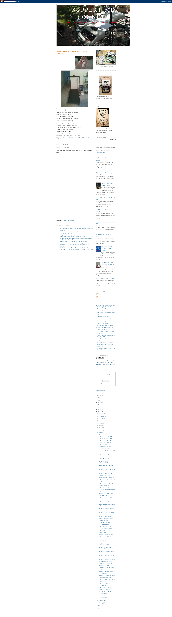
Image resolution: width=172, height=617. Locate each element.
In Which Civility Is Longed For (106, 477)
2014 (99, 402)
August (101, 423)
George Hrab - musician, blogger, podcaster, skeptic (72, 235)
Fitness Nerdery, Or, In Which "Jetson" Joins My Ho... (106, 592)
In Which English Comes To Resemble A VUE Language (106, 596)
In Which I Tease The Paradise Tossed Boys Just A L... (106, 519)
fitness (76, 137)
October (101, 418)
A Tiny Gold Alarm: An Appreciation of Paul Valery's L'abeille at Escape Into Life (105, 312)
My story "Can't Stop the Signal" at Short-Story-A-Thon (104, 328)
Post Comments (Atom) (68, 220)
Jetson (58, 138)
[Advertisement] (69, 203)
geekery (81, 137)
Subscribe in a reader (101, 390)
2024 (99, 400)
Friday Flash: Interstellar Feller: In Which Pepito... (107, 505)
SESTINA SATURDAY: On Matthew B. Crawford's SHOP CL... (106, 567)
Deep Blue (64, 137)
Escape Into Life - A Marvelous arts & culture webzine (73, 231)
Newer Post (59, 217)
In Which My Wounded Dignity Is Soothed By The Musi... (107, 576)
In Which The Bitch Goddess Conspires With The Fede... (106, 527)
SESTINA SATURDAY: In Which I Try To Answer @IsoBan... (107, 535)
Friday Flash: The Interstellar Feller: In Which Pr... (106, 544)
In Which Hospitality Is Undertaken (104, 584)
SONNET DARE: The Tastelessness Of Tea (104, 454)
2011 (99, 409)
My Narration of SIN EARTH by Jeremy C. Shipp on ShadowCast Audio (105, 321)
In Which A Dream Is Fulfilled (106, 497)
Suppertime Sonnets (93, 13)
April (100, 432)
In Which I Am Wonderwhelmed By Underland (106, 552)
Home (75, 217)
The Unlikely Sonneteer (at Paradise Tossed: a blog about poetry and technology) (104, 344)
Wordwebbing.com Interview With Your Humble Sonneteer (105, 349)
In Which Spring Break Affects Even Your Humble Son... (106, 441)
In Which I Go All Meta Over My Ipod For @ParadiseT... (107, 588)
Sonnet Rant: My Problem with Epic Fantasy (107, 184)
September (102, 421)
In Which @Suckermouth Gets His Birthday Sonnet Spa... (107, 501)
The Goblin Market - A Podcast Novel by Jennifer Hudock (74, 248)
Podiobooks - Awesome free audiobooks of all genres (73, 243)
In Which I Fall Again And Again (107, 559)
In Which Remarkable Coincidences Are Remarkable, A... (107, 489)
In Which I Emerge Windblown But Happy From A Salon (106, 437)
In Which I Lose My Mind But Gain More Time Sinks (106, 458)
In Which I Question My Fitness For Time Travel (106, 513)
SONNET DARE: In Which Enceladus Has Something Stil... (107, 449)
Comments (100, 297)
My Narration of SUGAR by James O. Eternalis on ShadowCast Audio (105, 324)
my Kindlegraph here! (104, 151)
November (101, 416)
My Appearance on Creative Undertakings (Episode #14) (103, 317)
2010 (99, 411)
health (87, 137)
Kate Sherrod (110, 360)
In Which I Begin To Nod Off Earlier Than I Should (106, 484)
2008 (99, 608)
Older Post (90, 217)
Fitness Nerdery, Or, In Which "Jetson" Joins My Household (72, 52)
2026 (99, 398)
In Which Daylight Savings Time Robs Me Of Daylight (107, 540)
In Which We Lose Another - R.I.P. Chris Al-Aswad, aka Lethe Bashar (107, 264)
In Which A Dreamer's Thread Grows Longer (106, 572)
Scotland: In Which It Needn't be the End (104, 278)
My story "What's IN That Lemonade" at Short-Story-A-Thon (105, 336)
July (100, 425)
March (101, 434)
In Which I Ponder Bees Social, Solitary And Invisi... (106, 474)
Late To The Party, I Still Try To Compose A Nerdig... (106, 523)
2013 (99, 405)
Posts (99, 294)
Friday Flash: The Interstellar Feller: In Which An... (106, 466)
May (100, 430)
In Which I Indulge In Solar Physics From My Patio (105, 445)
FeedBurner (109, 384)
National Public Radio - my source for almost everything (73, 241)
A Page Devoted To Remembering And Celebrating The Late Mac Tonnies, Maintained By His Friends (105, 306)
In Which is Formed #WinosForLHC (103, 462)
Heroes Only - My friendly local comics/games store (72, 236)
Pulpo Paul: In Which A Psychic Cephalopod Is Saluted (107, 248)
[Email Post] (78, 135)
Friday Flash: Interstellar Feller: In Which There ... (107, 580)
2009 (99, 606)
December (101, 414)
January (101, 603)
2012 (99, 407)
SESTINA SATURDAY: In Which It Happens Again (107, 494)
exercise (70, 137)
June (100, 427)
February (101, 600)
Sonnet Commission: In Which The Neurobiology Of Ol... (106, 562)
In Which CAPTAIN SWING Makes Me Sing (105, 548)
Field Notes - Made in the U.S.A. (68, 233)
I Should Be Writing (99, 160)
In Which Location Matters (105, 516)
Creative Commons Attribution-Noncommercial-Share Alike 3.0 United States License (105, 364)
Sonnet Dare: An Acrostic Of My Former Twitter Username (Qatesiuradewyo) (104, 172)
